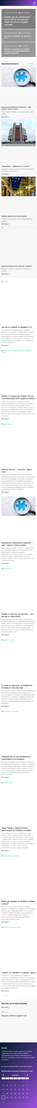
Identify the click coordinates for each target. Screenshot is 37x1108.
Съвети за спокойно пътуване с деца (18, 972)
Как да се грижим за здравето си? (17, 37)
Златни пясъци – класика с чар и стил (16, 470)
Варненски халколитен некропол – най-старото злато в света (16, 108)
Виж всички (31, 64)
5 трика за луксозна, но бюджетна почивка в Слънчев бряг (16, 686)
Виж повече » (5, 117)
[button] (34, 2)
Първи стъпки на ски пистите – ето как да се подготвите (17, 615)
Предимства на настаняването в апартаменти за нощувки (16, 757)
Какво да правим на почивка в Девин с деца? (18, 902)
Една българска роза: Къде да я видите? (16, 266)
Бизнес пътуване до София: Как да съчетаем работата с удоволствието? (17, 51)
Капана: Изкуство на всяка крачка (14, 216)
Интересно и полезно (10, 13)
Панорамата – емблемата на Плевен (15, 166)
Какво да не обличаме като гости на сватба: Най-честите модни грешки (17, 20)
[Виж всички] (35, 64)
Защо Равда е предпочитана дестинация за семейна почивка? (16, 829)
